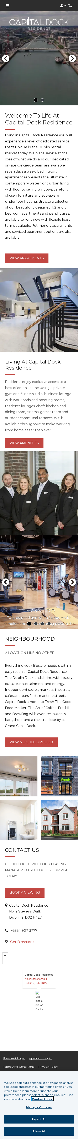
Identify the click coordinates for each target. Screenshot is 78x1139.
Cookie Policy (42, 1099)
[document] (39, 1000)
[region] (39, 1105)
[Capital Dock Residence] (39, 1000)
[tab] (36, 100)
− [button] (5, 961)
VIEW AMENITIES (24, 443)
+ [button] (5, 955)
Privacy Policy (48, 1066)
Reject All (39, 1119)
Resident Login (14, 1058)
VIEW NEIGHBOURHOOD (31, 742)
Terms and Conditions (18, 1066)
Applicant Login (40, 1058)
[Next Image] (72, 58)
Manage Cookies (39, 1107)
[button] (63, 6)
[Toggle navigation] (7, 6)
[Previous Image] (5, 58)
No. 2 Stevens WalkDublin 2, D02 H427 (36, 981)
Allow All (39, 1131)
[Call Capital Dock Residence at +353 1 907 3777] (70, 6)
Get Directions (21, 942)
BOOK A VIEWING (25, 893)
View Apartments (27, 258)
